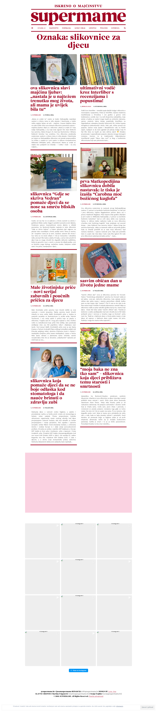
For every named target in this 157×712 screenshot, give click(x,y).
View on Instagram (79, 670)
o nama (41, 28)
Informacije (119, 706)
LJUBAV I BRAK (80, 28)
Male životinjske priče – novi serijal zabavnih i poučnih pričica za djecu (53, 294)
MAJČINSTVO (53, 28)
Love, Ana (112, 691)
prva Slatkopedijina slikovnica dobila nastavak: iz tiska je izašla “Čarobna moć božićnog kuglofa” (101, 190)
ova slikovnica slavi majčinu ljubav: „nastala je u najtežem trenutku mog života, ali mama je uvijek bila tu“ (53, 99)
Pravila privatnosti (96, 696)
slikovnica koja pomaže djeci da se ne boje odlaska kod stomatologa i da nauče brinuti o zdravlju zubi (52, 392)
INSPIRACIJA (66, 28)
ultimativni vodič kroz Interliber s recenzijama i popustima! (97, 94)
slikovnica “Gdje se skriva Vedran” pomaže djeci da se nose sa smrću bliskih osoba (52, 203)
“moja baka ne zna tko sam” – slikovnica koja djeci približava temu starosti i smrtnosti (102, 378)
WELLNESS (104, 28)
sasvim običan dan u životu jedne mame (101, 283)
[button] (42, 540)
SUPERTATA (115, 28)
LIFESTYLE (92, 28)
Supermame (36, 115)
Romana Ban (86, 106)
